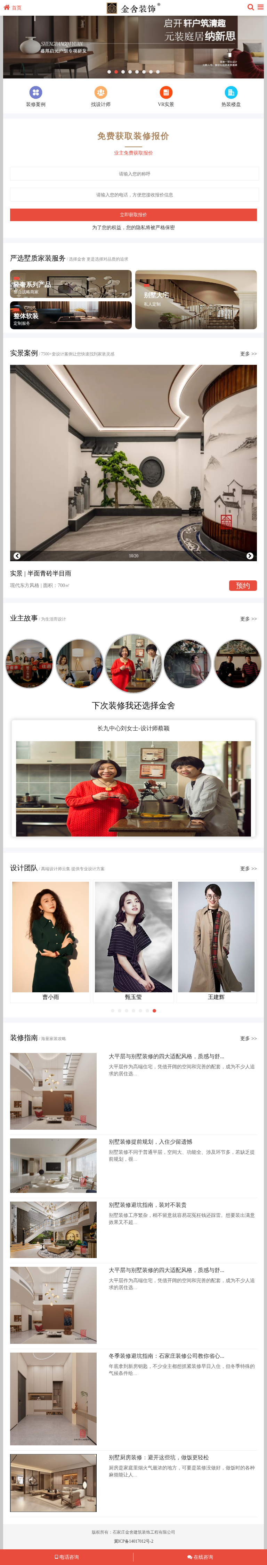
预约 (243, 585)
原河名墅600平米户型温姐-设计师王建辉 (133, 728)
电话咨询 (68, 1557)
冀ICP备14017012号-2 (133, 1541)
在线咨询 (202, 1557)
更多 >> (248, 353)
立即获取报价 (133, 214)
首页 (17, 7)
